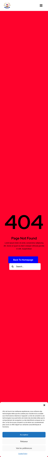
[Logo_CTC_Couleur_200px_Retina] (7, 3)
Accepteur (24, 435)
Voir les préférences (24, 448)
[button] (44, 405)
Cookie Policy (22, 454)
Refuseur (24, 441)
